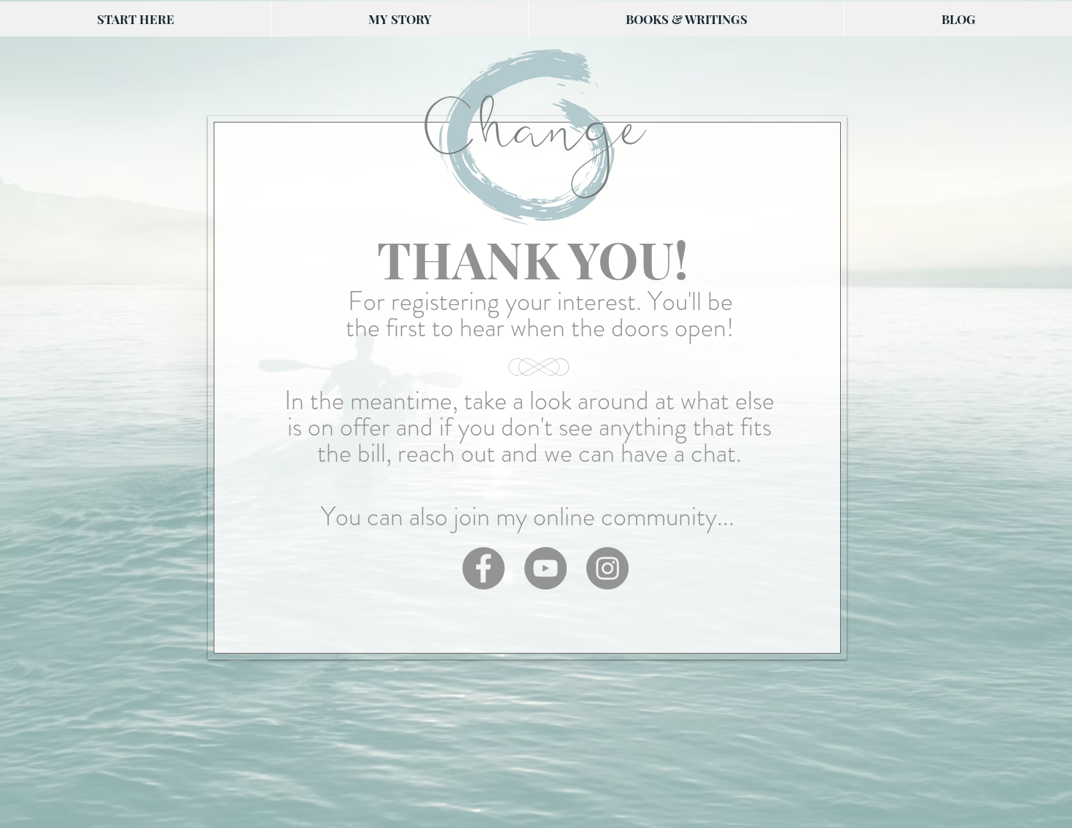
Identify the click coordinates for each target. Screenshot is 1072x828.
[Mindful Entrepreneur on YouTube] (545, 568)
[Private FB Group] (483, 568)
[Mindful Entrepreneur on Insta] (607, 568)
